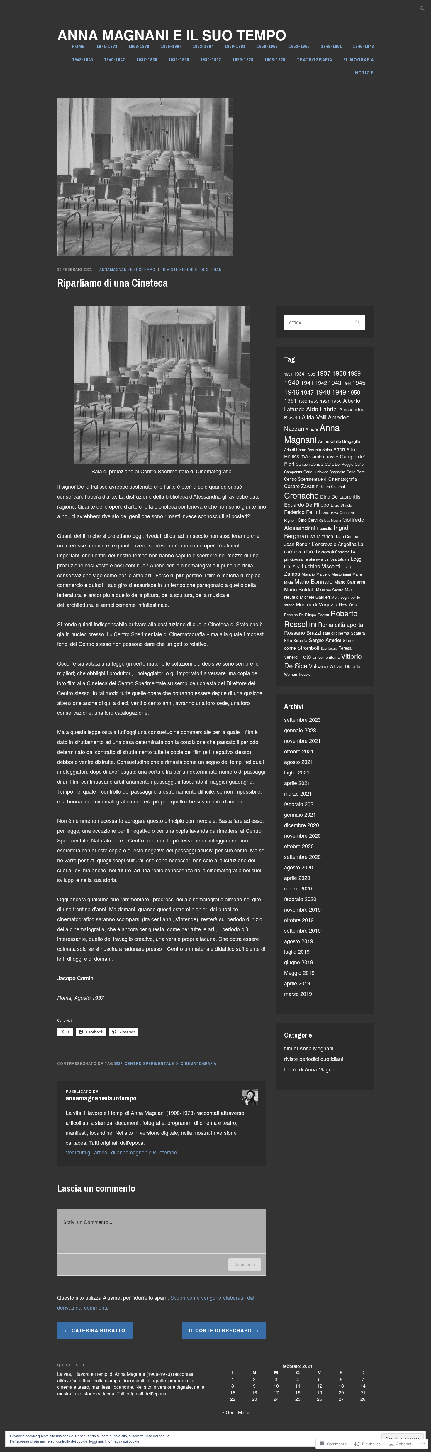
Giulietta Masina (330, 520)
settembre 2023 (302, 719)
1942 (321, 382)
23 (254, 1398)
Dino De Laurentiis (340, 496)
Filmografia (358, 59)
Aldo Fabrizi (322, 408)
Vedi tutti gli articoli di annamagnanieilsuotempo (121, 1152)
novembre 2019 (302, 909)
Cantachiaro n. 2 (309, 464)
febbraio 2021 (300, 804)
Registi (323, 614)
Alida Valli (314, 417)
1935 (310, 374)
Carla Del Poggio (339, 464)
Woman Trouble (297, 674)
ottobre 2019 (299, 920)
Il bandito (324, 528)
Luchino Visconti (321, 566)
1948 (322, 391)
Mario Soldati (299, 589)
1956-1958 (267, 46)
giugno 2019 (298, 962)
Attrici (352, 449)
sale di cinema (336, 633)
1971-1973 (106, 46)
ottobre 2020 (299, 846)
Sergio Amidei (325, 640)
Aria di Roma (295, 449)
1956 (336, 400)
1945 (358, 382)
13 (341, 1385)
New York (348, 605)
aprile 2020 (297, 877)
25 (298, 1398)
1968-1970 (138, 46)
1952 (302, 401)
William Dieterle (344, 666)
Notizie (364, 72)
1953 (313, 400)
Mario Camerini (349, 582)
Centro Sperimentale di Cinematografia (170, 1063)
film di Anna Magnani (308, 1048)
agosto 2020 (298, 867)
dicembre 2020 (301, 825)
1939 (354, 372)
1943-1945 (82, 59)
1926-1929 (243, 59)
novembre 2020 (302, 835)
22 (232, 1398)
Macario (308, 574)
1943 (334, 382)
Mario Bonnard (313, 581)
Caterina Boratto (98, 1330)
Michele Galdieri (315, 597)
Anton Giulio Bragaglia (339, 441)
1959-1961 (235, 46)
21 (363, 1392)
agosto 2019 (298, 941)
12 (319, 1385)
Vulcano (318, 666)
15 (232, 1392)
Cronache (301, 495)
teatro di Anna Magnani (311, 1069)
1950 (353, 392)
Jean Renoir (297, 543)
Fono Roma (329, 513)
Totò (305, 656)
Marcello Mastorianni (333, 574)
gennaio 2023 (300, 730)
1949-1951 (331, 46)
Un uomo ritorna (326, 657)
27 (341, 1398)
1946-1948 (363, 46)
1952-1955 (299, 46)
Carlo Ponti (356, 472)
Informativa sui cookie (122, 1441)
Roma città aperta (340, 624)
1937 (118, 1063)
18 (298, 1392)
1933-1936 (178, 59)
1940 (291, 382)
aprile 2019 (297, 983)
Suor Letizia (329, 648)
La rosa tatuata (336, 559)
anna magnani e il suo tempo (171, 35)
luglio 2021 (297, 772)
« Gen (228, 1412)
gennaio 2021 (300, 814)
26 (319, 1398)
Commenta (244, 1264)
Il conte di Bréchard (220, 1330)
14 (363, 1385)
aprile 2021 (297, 782)
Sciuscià (300, 640)
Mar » (244, 1412)
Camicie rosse (323, 456)
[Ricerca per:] (422, 9)
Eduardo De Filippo (306, 504)
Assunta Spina (320, 449)
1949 (339, 391)
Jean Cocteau (348, 536)
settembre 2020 (302, 856)
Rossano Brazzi (302, 632)
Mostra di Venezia (316, 604)
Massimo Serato (329, 590)
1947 (307, 392)
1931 (288, 374)
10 (276, 1385)
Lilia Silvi (292, 566)
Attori (339, 449)
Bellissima (296, 456)
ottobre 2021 (299, 751)
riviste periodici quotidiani (193, 269)
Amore (312, 429)
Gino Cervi (308, 520)
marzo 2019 (298, 993)
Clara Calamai (333, 486)
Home (78, 46)
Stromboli (308, 647)
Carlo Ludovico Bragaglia (324, 472)
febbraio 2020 (300, 898)
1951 (290, 400)
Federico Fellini (302, 512)
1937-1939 (146, 59)
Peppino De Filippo (300, 614)
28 (363, 1398)
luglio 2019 (297, 951)
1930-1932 (210, 59)
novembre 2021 (302, 740)
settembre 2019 (302, 930)
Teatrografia (314, 59)
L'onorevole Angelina (334, 543)
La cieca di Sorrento (332, 551)
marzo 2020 (298, 888)
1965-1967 (171, 46)
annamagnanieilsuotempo (127, 269)
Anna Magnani (312, 433)
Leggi (356, 558)
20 (341, 1392)
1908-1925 (274, 59)
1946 (291, 392)
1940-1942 (114, 59)
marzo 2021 (298, 793)
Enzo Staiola (341, 505)
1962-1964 (203, 46)
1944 (347, 383)
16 (254, 1392)
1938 (339, 372)
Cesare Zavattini (302, 485)
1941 (307, 382)
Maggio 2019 (299, 972)
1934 (299, 373)
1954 (325, 401)
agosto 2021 (298, 761)
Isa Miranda (321, 536)
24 (276, 1398)
